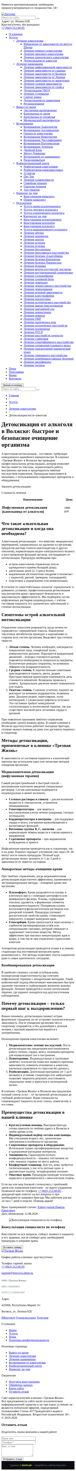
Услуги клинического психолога (44, 213)
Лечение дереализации (38, 289)
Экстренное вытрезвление (40, 110)
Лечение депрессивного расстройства (47, 285)
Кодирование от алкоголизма (27, 1362)
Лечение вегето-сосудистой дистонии (47, 269)
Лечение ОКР (32, 318)
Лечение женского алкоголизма (43, 54)
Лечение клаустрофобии (39, 295)
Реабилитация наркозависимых (43, 169)
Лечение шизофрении (37, 362)
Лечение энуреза (34, 365)
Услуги (13, 37)
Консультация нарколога (39, 196)
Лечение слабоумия (36, 338)
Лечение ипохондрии (37, 299)
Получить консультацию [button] (24, 1381)
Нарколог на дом (26, 193)
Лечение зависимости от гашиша (44, 70)
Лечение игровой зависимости (43, 292)
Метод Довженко (34, 153)
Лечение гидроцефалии (38, 275)
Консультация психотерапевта (42, 219)
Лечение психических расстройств (46, 325)
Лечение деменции (36, 282)
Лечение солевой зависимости (43, 83)
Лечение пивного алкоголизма (43, 50)
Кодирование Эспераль (38, 146)
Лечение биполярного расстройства (46, 252)
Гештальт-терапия (35, 186)
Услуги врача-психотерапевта (42, 206)
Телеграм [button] (42, 1317)
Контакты (15, 378)
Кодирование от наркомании (42, 156)
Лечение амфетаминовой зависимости (48, 67)
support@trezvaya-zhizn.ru (17, 1273)
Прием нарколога (35, 199)
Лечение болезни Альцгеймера (43, 256)
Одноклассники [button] (26, 1317)
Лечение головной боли (39, 279)
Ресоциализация (34, 103)
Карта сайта (16, 1388)
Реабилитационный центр (32, 163)
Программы (16, 371)
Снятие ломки (33, 97)
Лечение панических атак (40, 322)
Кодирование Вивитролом (40, 136)
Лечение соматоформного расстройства (49, 342)
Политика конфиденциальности (29, 1340)
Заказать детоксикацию (16, 486)
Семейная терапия (35, 183)
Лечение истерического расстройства (47, 302)
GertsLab (27, 1465)
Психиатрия (24, 203)
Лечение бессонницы (37, 249)
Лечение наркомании (29, 63)
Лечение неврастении (37, 312)
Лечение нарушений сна (39, 309)
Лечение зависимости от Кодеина (45, 73)
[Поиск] (37, 389)
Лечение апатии (34, 239)
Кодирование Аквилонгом (40, 126)
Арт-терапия (31, 189)
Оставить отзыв (19, 1391)
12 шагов (29, 173)
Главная (14, 395)
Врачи (13, 375)
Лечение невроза (34, 315)
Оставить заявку (12, 1247)
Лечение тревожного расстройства (45, 355)
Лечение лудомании (36, 93)
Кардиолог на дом (35, 216)
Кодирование (24, 123)
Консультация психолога (39, 226)
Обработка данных (21, 1385)
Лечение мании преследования (43, 305)
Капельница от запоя (37, 113)
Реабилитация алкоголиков (41, 166)
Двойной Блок (33, 150)
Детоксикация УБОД (37, 90)
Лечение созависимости (39, 179)
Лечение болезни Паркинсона (42, 262)
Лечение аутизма (34, 246)
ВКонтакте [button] (8, 1317)
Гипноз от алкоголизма (38, 133)
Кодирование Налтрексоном (41, 143)
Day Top (29, 176)
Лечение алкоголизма (29, 40)
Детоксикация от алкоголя (40, 60)
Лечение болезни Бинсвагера (42, 259)
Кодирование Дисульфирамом (43, 140)
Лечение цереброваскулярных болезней (49, 358)
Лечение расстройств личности (43, 335)
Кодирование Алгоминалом (41, 130)
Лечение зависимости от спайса (44, 87)
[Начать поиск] (37, 18)
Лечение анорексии (36, 236)
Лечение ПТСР (33, 332)
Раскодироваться (34, 160)
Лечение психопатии (37, 328)
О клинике (16, 34)
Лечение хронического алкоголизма (46, 57)
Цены (12, 368)
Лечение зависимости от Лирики (44, 77)
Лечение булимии (35, 265)
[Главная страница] (8, 14)
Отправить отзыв (12, 1459)
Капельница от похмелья (39, 116)
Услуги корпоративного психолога (45, 229)
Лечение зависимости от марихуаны (46, 80)
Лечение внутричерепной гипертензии (48, 272)
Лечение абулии (34, 232)
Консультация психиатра (39, 222)
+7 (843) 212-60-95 (13, 27)
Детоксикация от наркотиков (42, 100)
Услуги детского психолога (41, 209)
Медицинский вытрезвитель (42, 120)
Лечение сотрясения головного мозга (47, 345)
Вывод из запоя (26, 107)
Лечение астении (34, 242)
